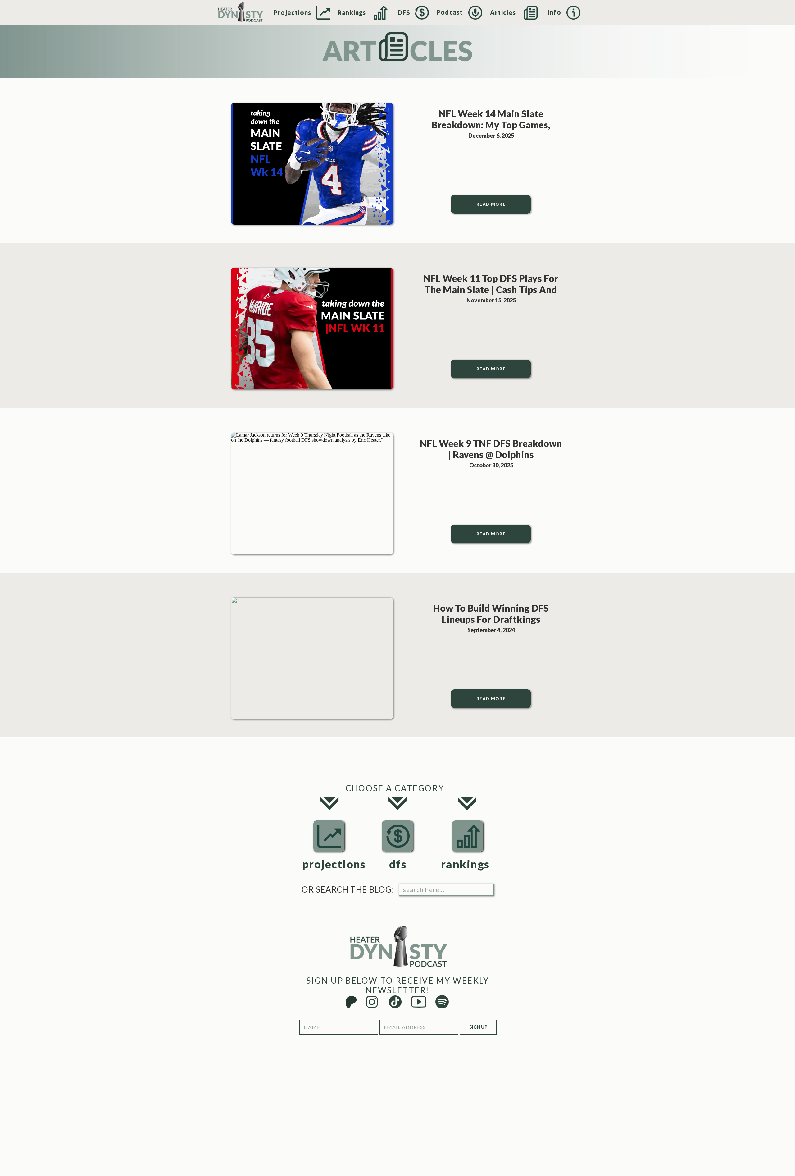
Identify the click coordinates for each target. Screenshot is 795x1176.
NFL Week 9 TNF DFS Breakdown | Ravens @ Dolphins (491, 449)
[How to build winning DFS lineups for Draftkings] (312, 658)
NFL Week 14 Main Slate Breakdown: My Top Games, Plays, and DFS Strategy (490, 124)
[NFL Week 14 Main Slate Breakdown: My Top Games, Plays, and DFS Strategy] (312, 164)
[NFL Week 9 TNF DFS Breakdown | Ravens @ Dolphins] (312, 493)
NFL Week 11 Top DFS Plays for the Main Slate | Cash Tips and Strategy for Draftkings (490, 289)
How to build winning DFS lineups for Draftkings (491, 613)
